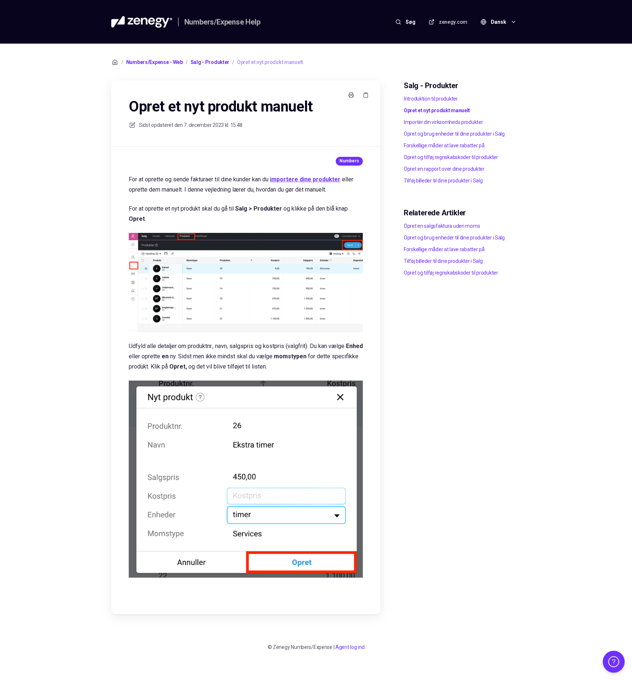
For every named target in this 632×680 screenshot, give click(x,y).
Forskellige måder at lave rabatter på (444, 145)
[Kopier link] (366, 95)
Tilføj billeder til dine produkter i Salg (443, 181)
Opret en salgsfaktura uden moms (442, 226)
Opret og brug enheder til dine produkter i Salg (454, 134)
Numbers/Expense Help (222, 22)
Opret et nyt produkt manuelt (270, 62)
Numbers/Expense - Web (154, 62)
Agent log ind (349, 647)
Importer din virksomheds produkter (443, 122)
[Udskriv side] (351, 95)
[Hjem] (141, 22)
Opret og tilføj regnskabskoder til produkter (451, 157)
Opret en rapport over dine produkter (444, 169)
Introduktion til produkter (431, 99)
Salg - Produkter (210, 62)
